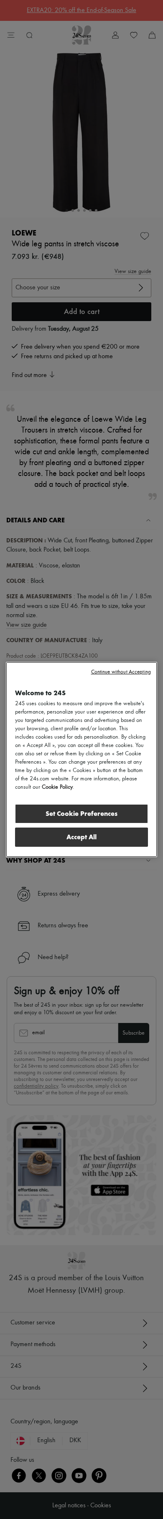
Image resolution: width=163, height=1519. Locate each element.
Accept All (81, 837)
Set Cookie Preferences (81, 814)
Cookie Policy (57, 787)
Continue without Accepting (121, 672)
